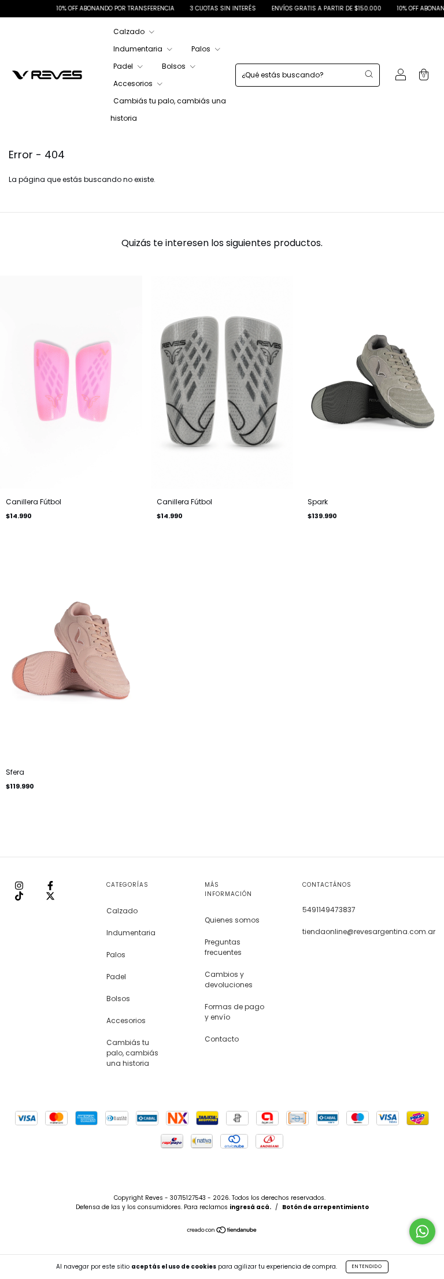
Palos (201, 49)
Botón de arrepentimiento (325, 1207)
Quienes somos (232, 920)
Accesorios (133, 83)
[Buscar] (369, 74)
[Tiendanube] (222, 1231)
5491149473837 (329, 909)
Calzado (129, 31)
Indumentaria (138, 49)
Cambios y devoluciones (229, 979)
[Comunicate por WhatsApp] (422, 1231)
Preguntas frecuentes (223, 947)
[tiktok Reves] (20, 896)
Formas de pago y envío (234, 1012)
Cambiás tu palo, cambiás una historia (132, 1053)
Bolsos (174, 66)
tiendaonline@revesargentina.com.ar (368, 931)
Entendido (367, 1266)
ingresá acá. (250, 1207)
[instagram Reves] (20, 885)
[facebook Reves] (50, 885)
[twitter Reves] (50, 896)
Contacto (222, 1039)
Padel (124, 66)
